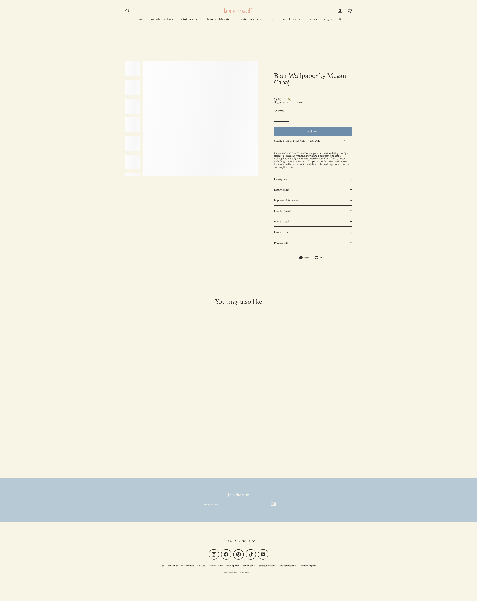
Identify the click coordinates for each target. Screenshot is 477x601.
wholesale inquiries (287, 565)
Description (280, 179)
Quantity (279, 110)
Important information (286, 200)
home (139, 19)
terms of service (216, 565)
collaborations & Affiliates (193, 565)
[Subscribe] (273, 504)
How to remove (282, 232)
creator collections (250, 19)
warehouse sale (292, 19)
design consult (332, 19)
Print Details (281, 242)
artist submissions (267, 565)
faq (163, 565)
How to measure (283, 211)
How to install (282, 221)
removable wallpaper (162, 19)
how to (272, 19)
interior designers (308, 565)
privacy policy (249, 565)
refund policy (232, 565)
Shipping (278, 102)
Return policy (281, 189)
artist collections (191, 19)
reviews (312, 19)
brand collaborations (220, 19)
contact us (173, 565)
